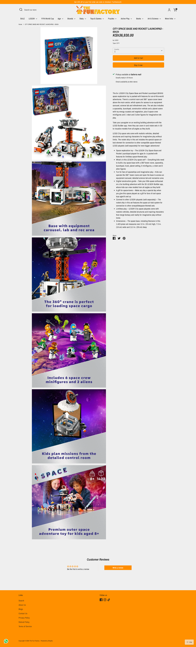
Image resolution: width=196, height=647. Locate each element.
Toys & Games (96, 18)
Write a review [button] (118, 567)
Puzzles (111, 18)
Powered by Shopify (47, 641)
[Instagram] (105, 599)
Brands (70, 18)
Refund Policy (24, 622)
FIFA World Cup (47, 18)
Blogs (21, 609)
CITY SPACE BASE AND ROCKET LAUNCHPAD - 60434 (42, 24)
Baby (82, 18)
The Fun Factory (35, 641)
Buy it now (138, 65)
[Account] (169, 10)
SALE (22, 18)
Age (59, 18)
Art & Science (153, 18)
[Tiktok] (108, 599)
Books (139, 18)
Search (21, 600)
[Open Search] (21, 9)
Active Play (125, 18)
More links (169, 18)
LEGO (116, 40)
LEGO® (32, 18)
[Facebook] (101, 599)
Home (20, 24)
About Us (22, 604)
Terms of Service (25, 626)
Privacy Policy (24, 617)
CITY (118, 43)
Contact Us (23, 613)
